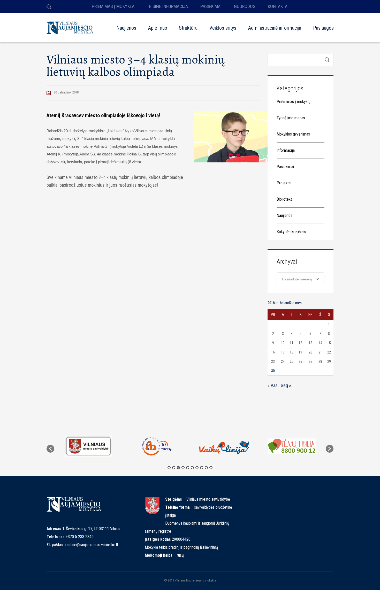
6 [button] (192, 467)
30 (273, 371)
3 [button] (178, 467)
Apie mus (157, 28)
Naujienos (126, 28)
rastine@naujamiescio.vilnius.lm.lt (91, 544)
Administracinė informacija (274, 28)
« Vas (273, 385)
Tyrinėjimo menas (291, 117)
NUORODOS (244, 6)
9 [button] (206, 467)
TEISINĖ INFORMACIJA (167, 6)
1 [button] (169, 467)
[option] (88, 446)
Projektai (284, 182)
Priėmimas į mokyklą (293, 101)
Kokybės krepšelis (291, 231)
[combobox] (300, 278)
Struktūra (188, 28)
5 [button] (187, 467)
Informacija (286, 150)
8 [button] (201, 467)
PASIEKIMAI (211, 6)
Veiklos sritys (222, 28)
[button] (50, 449)
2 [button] (173, 467)
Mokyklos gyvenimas (293, 134)
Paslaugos (323, 28)
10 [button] (210, 467)
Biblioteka (284, 199)
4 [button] (183, 467)
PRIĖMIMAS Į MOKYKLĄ (113, 6)
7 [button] (197, 467)
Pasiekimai (285, 166)
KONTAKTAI (278, 6)
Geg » (286, 385)
